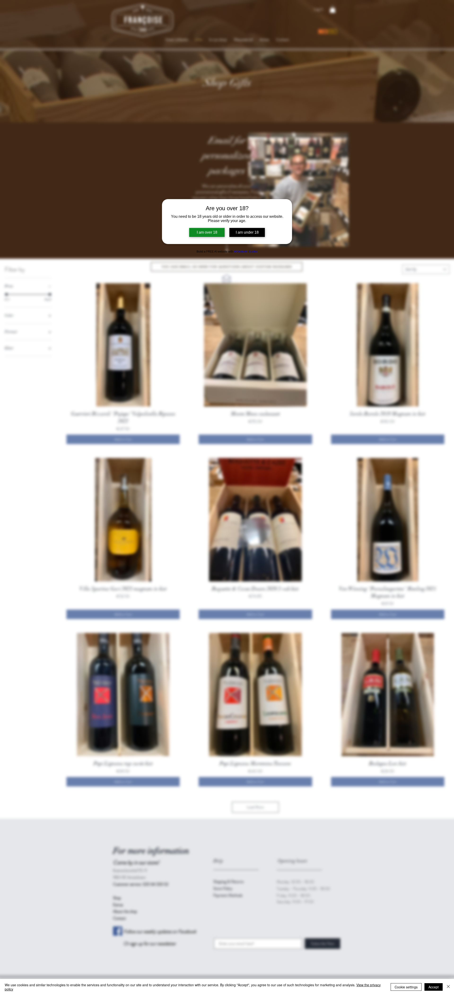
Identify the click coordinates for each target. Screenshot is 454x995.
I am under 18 (247, 232)
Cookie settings (406, 987)
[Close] (448, 987)
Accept (433, 987)
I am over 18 (207, 232)
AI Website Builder (246, 251)
